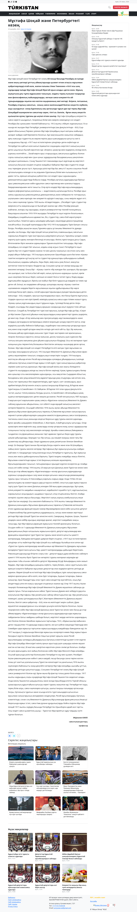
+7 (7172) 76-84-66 (58, 906)
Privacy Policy (13, 906)
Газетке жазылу (121, 7)
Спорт (93, 14)
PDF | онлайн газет (97, 897)
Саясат (24, 14)
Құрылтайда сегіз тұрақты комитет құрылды (108, 60)
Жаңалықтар (14, 14)
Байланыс (11, 897)
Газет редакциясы (14, 900)
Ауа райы (93, 901)
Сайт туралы (12, 904)
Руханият (80, 14)
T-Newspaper (50, 14)
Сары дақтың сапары (99, 55)
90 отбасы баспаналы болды (102, 88)
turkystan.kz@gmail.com (62, 908)
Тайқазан (40, 14)
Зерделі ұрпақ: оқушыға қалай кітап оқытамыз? (109, 66)
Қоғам (31, 14)
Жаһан (71, 14)
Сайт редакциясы (14, 902)
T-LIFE (87, 14)
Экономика (62, 14)
